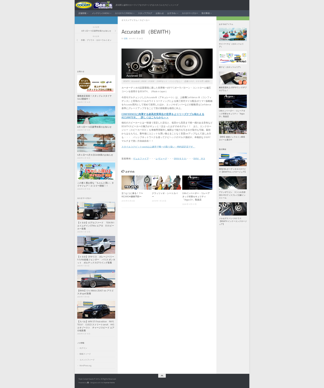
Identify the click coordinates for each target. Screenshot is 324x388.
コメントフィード (87, 360)
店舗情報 (82, 13)
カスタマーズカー (190, 13)
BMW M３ (199, 158)
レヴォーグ (161, 158)
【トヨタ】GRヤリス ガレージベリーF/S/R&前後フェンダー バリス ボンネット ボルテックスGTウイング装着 (96, 259)
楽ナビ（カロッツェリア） (230, 67)
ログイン (83, 348)
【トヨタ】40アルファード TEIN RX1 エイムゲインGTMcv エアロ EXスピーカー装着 (96, 225)
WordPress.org (85, 365)
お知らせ (160, 13)
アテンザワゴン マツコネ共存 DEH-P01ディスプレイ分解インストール (232, 195)
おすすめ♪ (171, 13)
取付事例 (206, 13)
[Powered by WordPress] (88, 382)
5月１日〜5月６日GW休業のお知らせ (95, 155)
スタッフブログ (145, 13)
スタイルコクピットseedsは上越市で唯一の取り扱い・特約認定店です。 (158, 146)
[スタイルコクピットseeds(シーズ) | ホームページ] (94, 5)
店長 (126, 38)
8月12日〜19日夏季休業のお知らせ (94, 127)
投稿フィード (85, 354)
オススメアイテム (130, 20)
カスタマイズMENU (124, 13)
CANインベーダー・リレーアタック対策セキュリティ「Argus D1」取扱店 (196, 196)
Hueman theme (109, 383)
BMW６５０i (180, 158)
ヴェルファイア (141, 158)
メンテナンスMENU (100, 13)
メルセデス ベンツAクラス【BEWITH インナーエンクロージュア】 (233, 221)
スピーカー (145, 20)
